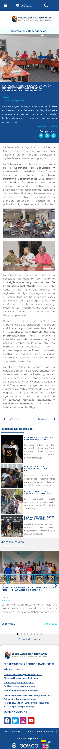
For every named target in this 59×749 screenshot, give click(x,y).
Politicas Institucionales (40, 731)
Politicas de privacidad (29, 738)
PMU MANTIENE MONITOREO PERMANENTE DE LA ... (39, 518)
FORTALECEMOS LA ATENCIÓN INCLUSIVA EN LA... (37, 468)
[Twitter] (15, 720)
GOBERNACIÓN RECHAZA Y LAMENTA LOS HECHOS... (38, 438)
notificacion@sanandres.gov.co (19, 682)
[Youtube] (31, 720)
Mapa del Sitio (13, 731)
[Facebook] (7, 720)
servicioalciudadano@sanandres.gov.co (23, 674)
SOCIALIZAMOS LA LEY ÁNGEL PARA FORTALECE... (38, 492)
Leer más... (8, 623)
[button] (5, 5)
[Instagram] (23, 720)
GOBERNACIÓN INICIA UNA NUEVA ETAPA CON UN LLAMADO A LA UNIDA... (28, 588)
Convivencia (8, 100)
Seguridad (19, 100)
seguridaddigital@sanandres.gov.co (21, 690)
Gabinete (6, 600)
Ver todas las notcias (29, 638)
